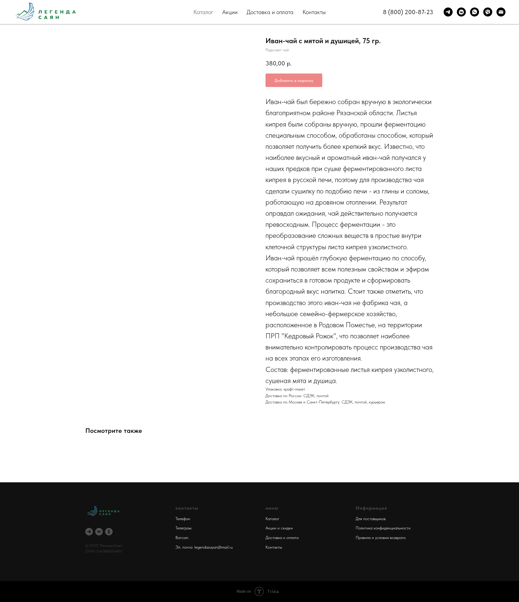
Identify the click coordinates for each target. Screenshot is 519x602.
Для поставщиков (371, 518)
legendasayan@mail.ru (213, 547)
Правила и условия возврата (380, 537)
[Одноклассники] (109, 531)
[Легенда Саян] (89, 531)
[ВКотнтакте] (461, 11)
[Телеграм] (448, 11)
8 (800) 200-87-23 (408, 12)
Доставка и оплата (270, 12)
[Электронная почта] (500, 11)
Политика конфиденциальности (383, 528)
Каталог (203, 12)
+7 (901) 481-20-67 (207, 537)
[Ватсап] (474, 11)
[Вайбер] (487, 11)
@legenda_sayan (207, 528)
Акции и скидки (279, 528)
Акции (230, 12)
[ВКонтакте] (99, 531)
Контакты (314, 12)
